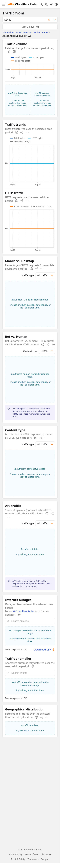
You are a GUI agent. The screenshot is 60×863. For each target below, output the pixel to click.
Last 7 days (33, 27)
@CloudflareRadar (23, 611)
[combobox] (23, 19)
